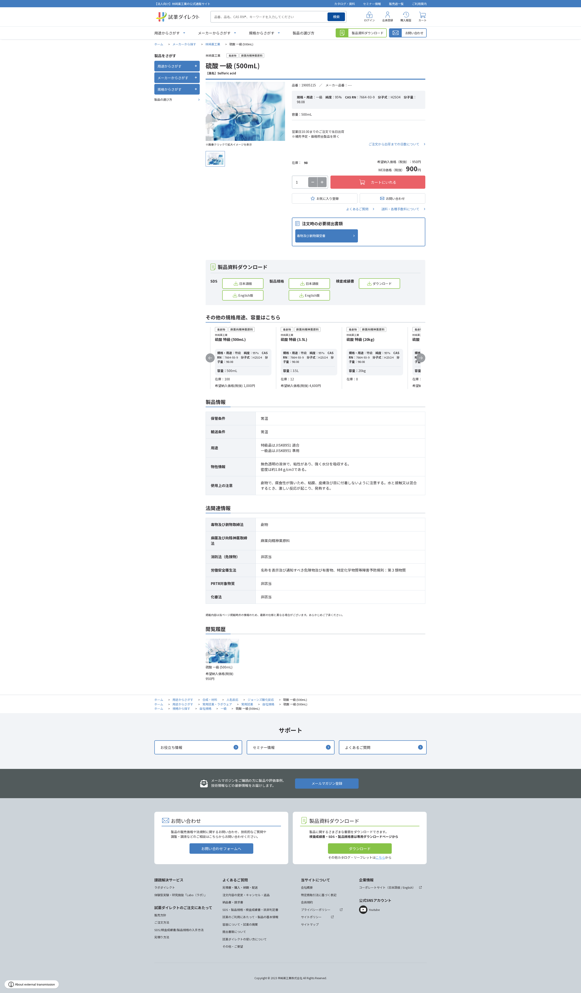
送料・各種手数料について (400, 209)
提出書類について (234, 931)
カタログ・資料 (344, 4)
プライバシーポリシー (315, 909)
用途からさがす (167, 33)
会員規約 (307, 902)
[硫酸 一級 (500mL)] (245, 111)
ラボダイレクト (164, 887)
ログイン (369, 20)
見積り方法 (161, 937)
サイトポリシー (311, 917)
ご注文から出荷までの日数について (394, 144)
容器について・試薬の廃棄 (240, 924)
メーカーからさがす (214, 33)
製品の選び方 (303, 33)
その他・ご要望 (232, 946)
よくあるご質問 (357, 209)
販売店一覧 (396, 4)
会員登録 (387, 20)
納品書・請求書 (232, 902)
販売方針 (160, 915)
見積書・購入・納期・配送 (240, 887)
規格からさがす (261, 33)
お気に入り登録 (327, 198)
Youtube (374, 909)
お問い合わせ (395, 198)
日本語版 (245, 283)
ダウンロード (382, 283)
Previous (210, 357)
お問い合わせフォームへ (221, 848)
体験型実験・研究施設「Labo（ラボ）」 (180, 895)
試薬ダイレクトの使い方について (244, 939)
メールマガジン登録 (327, 783)
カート (423, 20)
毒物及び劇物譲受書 (311, 235)
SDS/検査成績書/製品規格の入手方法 (179, 930)
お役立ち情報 (171, 747)
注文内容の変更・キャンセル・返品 (246, 895)
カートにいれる (383, 182)
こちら (380, 857)
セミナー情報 (372, 4)
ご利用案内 (419, 4)
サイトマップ (310, 924)
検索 (336, 16)
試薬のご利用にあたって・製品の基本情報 (250, 917)
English (407, 887)
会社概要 (307, 887)
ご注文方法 (161, 922)
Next (420, 357)
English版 (245, 295)
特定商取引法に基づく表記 (318, 895)
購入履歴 (405, 20)
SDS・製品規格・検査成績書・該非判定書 (250, 909)
